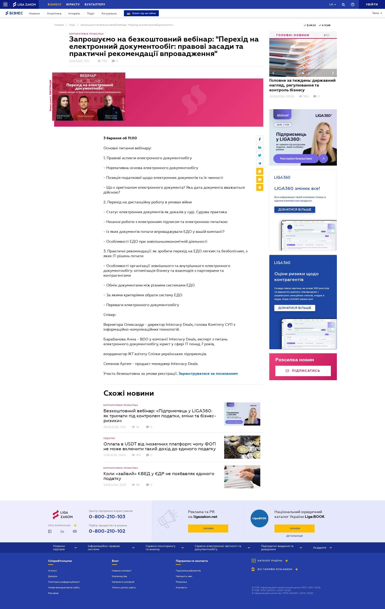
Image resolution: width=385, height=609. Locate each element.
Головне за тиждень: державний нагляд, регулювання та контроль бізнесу (302, 85)
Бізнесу (54, 4)
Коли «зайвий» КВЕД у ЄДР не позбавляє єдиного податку (158, 476)
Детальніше (294, 536)
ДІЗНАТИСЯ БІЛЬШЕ (294, 209)
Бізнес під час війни (144, 13)
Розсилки (181, 581)
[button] (5, 4)
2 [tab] (303, 73)
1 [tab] (297, 73)
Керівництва (119, 576)
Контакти (181, 587)
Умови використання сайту (64, 587)
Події (90, 13)
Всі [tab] (327, 35)
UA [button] (331, 4)
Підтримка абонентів (188, 570)
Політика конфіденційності (64, 581)
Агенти (52, 570)
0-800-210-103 (107, 516)
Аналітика (54, 13)
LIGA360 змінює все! (297, 188)
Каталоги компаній (123, 581)
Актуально (109, 13)
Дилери (52, 576)
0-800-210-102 (107, 531)
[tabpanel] (303, 68)
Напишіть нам (184, 576)
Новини (34, 13)
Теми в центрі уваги (124, 587)
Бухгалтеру (95, 4)
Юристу (73, 4)
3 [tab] (309, 73)
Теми (375, 13)
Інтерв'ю (74, 13)
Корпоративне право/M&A (86, 34)
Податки (109, 438)
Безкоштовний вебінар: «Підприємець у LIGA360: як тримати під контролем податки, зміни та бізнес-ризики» (159, 415)
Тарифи (208, 528)
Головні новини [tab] (292, 35)
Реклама (53, 593)
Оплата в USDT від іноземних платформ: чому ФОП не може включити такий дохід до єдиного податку (159, 446)
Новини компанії (121, 570)
